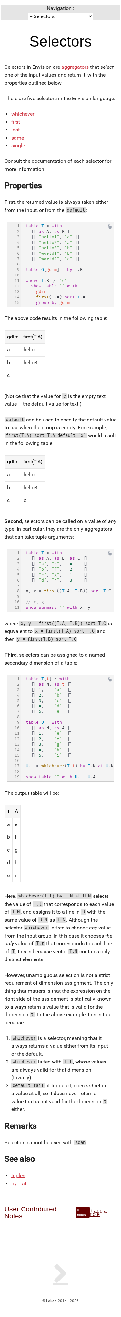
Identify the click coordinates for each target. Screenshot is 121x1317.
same (17, 138)
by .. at (18, 1183)
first (15, 122)
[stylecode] (60, 1274)
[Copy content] (109, 228)
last (15, 130)
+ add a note (98, 1212)
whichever (22, 114)
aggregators (75, 67)
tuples (18, 1175)
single (18, 145)
